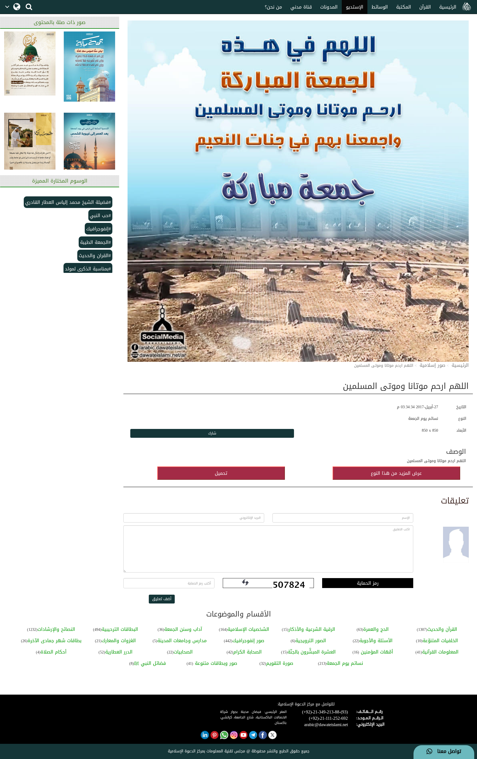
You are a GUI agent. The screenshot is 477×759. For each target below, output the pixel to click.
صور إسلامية (432, 365)
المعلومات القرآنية (440, 651)
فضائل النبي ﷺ (150, 663)
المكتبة (403, 6)
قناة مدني (301, 6)
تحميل (221, 473)
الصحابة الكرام (247, 651)
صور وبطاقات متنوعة (215, 663)
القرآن (425, 6)
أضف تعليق (161, 599)
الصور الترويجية (310, 640)
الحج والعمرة (376, 629)
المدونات (329, 6)
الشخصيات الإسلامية (248, 629)
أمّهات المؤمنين (376, 651)
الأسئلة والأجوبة (376, 640)
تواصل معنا (446, 751)
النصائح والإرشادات (56, 629)
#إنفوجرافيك (98, 228)
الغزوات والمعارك (119, 640)
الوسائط (380, 6)
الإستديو (354, 6)
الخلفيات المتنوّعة (440, 640)
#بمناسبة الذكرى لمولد (88, 268)
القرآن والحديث (442, 629)
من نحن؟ (273, 6)
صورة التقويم (279, 663)
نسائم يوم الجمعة (345, 663)
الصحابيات (183, 651)
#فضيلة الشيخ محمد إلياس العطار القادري (68, 202)
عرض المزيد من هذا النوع (396, 473)
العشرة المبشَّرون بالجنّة (312, 651)
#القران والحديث (95, 255)
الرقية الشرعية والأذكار (311, 629)
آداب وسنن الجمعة (183, 629)
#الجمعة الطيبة (95, 242)
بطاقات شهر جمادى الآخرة (54, 640)
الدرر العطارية (118, 651)
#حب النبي (100, 215)
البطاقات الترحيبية (120, 629)
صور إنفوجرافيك (248, 640)
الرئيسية (447, 6)
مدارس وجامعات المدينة (182, 640)
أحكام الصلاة (54, 651)
